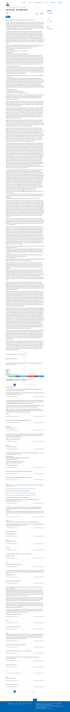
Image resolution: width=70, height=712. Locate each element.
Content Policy (48, 708)
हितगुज (30, 2)
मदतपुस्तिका (60, 2)
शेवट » (35, 384)
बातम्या (27, 704)
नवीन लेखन (24, 2)
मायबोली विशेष (52, 2)
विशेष (20, 704)
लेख (9, 372)
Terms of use (38, 708)
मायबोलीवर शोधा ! (50, 29)
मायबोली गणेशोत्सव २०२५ (38, 2)
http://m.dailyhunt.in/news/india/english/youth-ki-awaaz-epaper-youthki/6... (21, 495)
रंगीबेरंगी (12, 7)
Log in (17, 379)
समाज (9, 370)
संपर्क (51, 705)
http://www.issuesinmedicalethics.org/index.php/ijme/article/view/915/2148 (20, 493)
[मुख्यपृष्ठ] (8, 4)
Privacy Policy (43, 708)
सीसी (31, 704)
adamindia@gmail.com (22, 354)
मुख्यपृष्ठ (10, 7)
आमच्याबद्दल (48, 705)
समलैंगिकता (11, 374)
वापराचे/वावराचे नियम (39, 705)
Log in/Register (50, 13)
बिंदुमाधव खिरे (17, 374)
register (23, 379)
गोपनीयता (44, 705)
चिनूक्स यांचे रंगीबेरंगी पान (16, 7)
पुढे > (30, 384)
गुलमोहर (46, 2)
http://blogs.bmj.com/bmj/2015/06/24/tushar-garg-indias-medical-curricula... (21, 489)
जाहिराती (23, 704)
